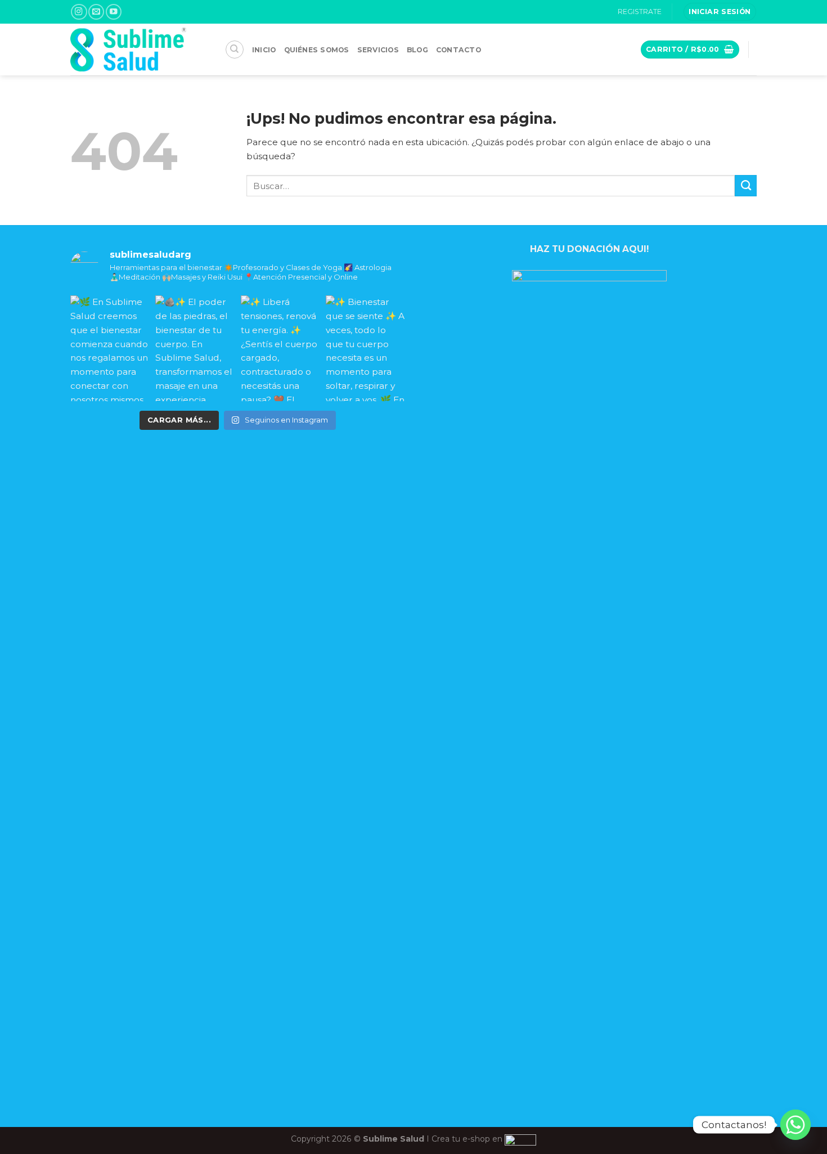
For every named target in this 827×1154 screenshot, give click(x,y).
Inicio (264, 50)
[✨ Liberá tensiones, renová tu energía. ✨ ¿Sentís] (280, 348)
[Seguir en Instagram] (79, 12)
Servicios (378, 50)
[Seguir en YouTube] (114, 12)
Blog (417, 50)
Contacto (458, 50)
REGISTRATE (640, 11)
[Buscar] (234, 49)
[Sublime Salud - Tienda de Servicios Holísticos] (139, 49)
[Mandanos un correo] (96, 12)
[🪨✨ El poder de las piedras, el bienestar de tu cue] (195, 348)
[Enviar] (746, 185)
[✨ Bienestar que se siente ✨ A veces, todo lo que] (365, 348)
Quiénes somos (316, 50)
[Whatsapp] (795, 1125)
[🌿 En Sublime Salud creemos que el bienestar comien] (110, 348)
